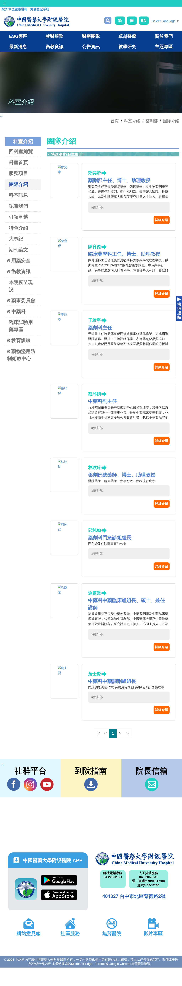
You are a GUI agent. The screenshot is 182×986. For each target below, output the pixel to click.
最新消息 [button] (18, 46)
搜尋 (107, 20)
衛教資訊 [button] (54, 46)
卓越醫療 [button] (127, 36)
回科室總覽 (21, 151)
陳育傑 (94, 246)
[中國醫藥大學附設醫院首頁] (36, 21)
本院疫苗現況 (21, 286)
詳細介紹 (161, 220)
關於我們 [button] (164, 36)
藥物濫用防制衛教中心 (21, 355)
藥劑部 (152, 121)
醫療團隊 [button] (91, 36)
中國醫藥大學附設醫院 (134, 858)
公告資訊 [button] (91, 46)
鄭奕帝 (94, 172)
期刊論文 (18, 249)
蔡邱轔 (94, 393)
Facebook (13, 784)
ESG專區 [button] (18, 36)
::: (4, 3)
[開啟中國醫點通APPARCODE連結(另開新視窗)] (26, 889)
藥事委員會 (23, 300)
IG (30, 784)
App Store (59, 896)
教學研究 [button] (127, 46)
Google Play (59, 882)
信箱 (151, 784)
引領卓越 (18, 217)
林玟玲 (94, 467)
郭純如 (94, 530)
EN (143, 20)
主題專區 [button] (164, 46)
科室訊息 (18, 195)
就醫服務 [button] (54, 36)
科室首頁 (18, 162)
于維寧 (94, 320)
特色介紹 (18, 228)
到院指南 (91, 784)
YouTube (46, 784)
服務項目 (18, 173)
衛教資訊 (21, 271)
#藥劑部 (97, 207)
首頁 (115, 121)
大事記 (16, 238)
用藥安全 (21, 260)
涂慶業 (94, 593)
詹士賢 (94, 673)
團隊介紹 (171, 121)
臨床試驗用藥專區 (21, 326)
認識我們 (18, 206)
